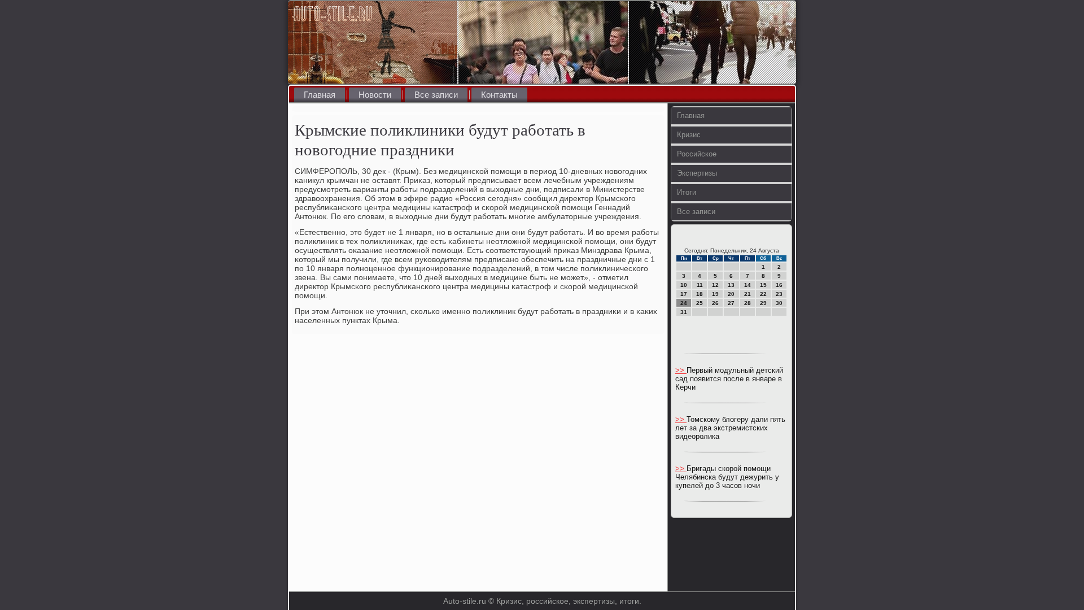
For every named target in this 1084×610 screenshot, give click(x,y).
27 (731, 303)
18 (699, 294)
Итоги (686, 192)
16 (779, 285)
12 (715, 285)
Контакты (499, 94)
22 (763, 294)
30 (779, 303)
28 (747, 303)
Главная (319, 94)
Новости (375, 94)
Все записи (436, 94)
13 (731, 285)
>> (681, 370)
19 (715, 294)
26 (715, 303)
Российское (696, 154)
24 (683, 303)
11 (700, 285)
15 (763, 285)
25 (699, 303)
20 (731, 294)
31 (683, 312)
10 (683, 285)
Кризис (689, 134)
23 (779, 294)
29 (763, 303)
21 (747, 294)
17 (683, 294)
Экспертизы (697, 173)
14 (747, 285)
